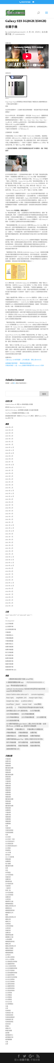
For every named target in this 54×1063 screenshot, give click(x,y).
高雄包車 (8, 877)
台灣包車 (8, 899)
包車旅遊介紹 (9, 1013)
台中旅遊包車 (9, 883)
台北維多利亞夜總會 (11, 977)
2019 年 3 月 (9, 577)
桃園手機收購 (9, 664)
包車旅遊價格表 (10, 1017)
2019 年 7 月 (9, 574)
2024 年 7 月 (9, 462)
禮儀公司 (8, 1028)
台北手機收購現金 (12, 717)
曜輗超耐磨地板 (10, 910)
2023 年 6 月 (9, 473)
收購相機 (8, 788)
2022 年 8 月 (9, 502)
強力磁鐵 (8, 863)
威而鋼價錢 (8, 1039)
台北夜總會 (8, 992)
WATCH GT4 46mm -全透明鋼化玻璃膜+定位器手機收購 (21, 410)
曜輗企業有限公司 (10, 906)
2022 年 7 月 (9, 505)
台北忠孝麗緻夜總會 (11, 968)
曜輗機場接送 (9, 903)
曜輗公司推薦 (9, 948)
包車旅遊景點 (9, 1021)
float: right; (10, 698)
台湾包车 (8, 955)
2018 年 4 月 (9, 603)
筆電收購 (8, 763)
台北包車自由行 (10, 841)
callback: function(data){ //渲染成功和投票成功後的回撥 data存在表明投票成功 (25, 690)
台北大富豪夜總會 (10, 966)
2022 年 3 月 (9, 516)
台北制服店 (8, 997)
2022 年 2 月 (9, 519)
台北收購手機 (9, 626)
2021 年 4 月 (9, 545)
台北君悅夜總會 (10, 984)
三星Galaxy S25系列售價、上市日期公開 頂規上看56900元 (23, 359)
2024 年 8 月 (9, 459)
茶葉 (6, 868)
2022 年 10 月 (9, 496)
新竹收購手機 (9, 655)
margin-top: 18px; (12, 701)
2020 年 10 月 (9, 560)
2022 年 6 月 (9, 508)
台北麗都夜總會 (10, 986)
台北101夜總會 (9, 959)
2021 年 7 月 (9, 536)
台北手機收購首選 (27, 717)
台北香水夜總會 (10, 957)
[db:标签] (9, 707)
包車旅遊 (8, 923)
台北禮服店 (8, 995)
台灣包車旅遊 (9, 926)
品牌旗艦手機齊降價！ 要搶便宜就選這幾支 (18, 363)
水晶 (6, 1006)
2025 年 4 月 (9, 436)
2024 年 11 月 (9, 450)
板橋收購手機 (9, 661)
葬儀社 (7, 1026)
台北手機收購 (9, 623)
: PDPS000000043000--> (35, 682)
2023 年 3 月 (9, 482)
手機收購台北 (9, 635)
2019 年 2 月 (9, 580)
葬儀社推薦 (8, 1030)
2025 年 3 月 (9, 439)
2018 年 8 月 (9, 591)
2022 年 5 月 (9, 511)
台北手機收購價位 (12, 714)
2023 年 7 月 (9, 470)
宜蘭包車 (8, 879)
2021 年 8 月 (9, 534)
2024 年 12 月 (9, 447)
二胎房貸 (8, 888)
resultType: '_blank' (13, 704)
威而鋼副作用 (9, 1037)
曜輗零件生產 (9, 901)
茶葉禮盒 (8, 872)
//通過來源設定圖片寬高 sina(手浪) (21, 679)
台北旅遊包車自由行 (11, 846)
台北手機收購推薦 (27, 714)
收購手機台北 (9, 644)
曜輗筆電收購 (9, 935)
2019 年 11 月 (9, 562)
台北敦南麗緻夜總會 (11, 972)
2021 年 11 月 (9, 528)
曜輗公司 (8, 921)
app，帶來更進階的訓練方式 (16, 686)
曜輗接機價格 (9, 952)
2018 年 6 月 (9, 597)
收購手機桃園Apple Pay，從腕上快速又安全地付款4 (24, 739)
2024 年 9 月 (9, 456)
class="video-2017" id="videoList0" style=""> (18, 615)
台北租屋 (8, 848)
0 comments (19, 34)
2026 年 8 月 (9, 427)
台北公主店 (8, 1001)
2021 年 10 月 (9, 531)
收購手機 (33, 733)
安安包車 (8, 1024)
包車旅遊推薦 (9, 832)
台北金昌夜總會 (10, 990)
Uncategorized (9, 621)
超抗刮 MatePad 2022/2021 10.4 (15, 407)
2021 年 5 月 (9, 542)
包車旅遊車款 (9, 1015)
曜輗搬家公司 (9, 912)
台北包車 (8, 837)
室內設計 (8, 854)
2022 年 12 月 (9, 490)
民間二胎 (8, 890)
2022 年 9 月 (9, 499)
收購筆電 (8, 779)
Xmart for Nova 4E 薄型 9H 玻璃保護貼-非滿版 (19, 404)
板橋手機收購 (9, 658)
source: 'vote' (27, 704)
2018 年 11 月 (9, 583)
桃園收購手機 (9, 667)
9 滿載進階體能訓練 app (14, 682)
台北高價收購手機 (10, 629)
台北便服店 (8, 999)
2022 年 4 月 (9, 513)
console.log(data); (37, 694)
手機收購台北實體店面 (35, 729)
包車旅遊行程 (9, 1019)
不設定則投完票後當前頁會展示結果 (30, 707)
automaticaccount (16, 32)
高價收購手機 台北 (10, 669)
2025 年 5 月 (9, 433)
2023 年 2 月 (9, 485)
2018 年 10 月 (9, 585)
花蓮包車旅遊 (9, 830)
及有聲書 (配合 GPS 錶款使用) (17, 711)
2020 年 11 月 (9, 557)
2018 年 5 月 (9, 600)
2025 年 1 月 (9, 444)
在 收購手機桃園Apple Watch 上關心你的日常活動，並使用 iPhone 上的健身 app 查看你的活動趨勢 (26, 725)
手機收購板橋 (9, 638)
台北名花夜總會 (10, 979)
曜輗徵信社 (8, 908)
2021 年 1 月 (9, 554)
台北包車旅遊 (9, 895)
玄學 (6, 1008)
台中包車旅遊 (9, 875)
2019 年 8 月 (9, 571)
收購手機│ (25, 1060)
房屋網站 (8, 850)
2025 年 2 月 (9, 441)
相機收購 (8, 765)
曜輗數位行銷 (9, 937)
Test (6, 618)
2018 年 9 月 (9, 588)
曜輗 (6, 915)
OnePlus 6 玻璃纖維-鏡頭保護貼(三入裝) (17, 413)
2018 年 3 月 (9, 606)
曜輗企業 (8, 919)
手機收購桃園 (9, 641)
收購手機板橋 (9, 646)
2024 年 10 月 (9, 453)
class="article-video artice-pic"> (17, 694)
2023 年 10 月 (9, 464)
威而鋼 (7, 1033)
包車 (6, 826)
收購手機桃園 (9, 649)
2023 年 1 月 (9, 487)
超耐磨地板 (8, 881)
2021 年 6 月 (9, 539)
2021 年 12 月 (9, 525)
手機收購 (8, 632)
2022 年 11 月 (9, 493)
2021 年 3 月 (9, 548)
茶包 (6, 870)
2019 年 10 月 (9, 565)
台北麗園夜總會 (10, 964)
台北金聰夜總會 (10, 988)
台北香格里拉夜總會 (11, 961)
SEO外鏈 (8, 852)
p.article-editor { (27, 701)
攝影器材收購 (9, 866)
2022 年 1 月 (9, 522)
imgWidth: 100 (21, 698)
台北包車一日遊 (10, 839)
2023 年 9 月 (9, 467)
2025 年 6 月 (9, 430)
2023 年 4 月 (9, 479)
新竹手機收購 (9, 652)
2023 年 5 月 (9, 476)
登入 (14, 383)
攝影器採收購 (9, 768)
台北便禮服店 (9, 1004)
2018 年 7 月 (9, 594)
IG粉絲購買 (8, 939)
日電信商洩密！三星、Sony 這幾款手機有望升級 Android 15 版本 (24, 365)
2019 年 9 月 (9, 568)
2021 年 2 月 (9, 551)
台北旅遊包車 (9, 843)
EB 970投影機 (9, 857)
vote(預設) (37, 704)
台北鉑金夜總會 (10, 975)
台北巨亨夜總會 (10, 970)
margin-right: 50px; (35, 698)
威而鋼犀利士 (9, 1035)
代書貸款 (8, 886)
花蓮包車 (8, 828)
